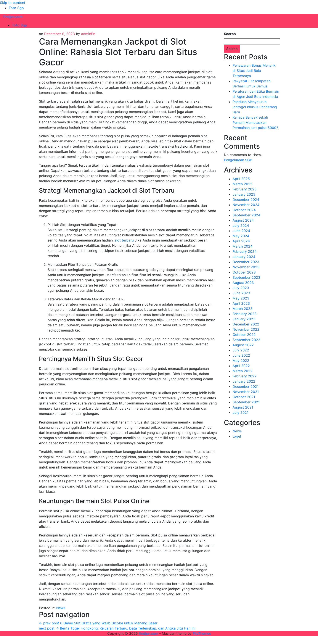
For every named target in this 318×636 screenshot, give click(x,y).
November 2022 (246, 329)
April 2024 (241, 241)
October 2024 (244, 210)
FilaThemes (202, 633)
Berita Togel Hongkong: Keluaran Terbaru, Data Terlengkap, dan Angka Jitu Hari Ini (117, 628)
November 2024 (246, 205)
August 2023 (243, 282)
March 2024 (242, 246)
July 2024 (241, 225)
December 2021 (246, 386)
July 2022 (241, 350)
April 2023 (241, 303)
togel (237, 436)
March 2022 (242, 371)
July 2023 (241, 288)
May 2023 (241, 298)
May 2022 (241, 360)
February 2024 (245, 251)
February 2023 (245, 314)
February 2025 (245, 189)
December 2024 (246, 199)
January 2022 (244, 381)
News (60, 608)
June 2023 (241, 293)
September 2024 (246, 215)
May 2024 (241, 236)
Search (230, 34)
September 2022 (246, 340)
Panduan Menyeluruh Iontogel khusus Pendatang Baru (255, 107)
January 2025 (244, 194)
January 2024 (244, 256)
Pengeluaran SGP (238, 160)
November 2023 (246, 267)
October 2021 (244, 397)
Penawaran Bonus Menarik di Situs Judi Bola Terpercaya (254, 70)
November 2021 (246, 392)
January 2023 (244, 319)
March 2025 (242, 184)
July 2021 (240, 412)
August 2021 (243, 407)
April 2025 (241, 179)
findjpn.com (12, 16)
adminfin (88, 34)
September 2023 (246, 277)
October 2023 (244, 272)
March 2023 (242, 308)
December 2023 (246, 262)
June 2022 (241, 355)
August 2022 (243, 345)
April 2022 (241, 366)
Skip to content (12, 2)
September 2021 (246, 402)
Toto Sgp (16, 8)
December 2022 (246, 324)
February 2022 (245, 376)
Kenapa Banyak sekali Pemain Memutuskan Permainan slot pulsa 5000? (255, 122)
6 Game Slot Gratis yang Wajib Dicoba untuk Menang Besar (98, 623)
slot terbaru (124, 240)
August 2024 (243, 220)
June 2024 (241, 231)
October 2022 (244, 334)
